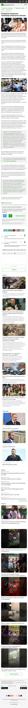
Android (17, 180)
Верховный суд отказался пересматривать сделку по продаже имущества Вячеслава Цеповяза (13, 313)
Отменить (14, 269)
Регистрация (14, 266)
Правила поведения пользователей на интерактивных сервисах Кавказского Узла (14, 700)
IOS (20, 180)
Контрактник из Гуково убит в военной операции (13, 499)
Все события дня (23, 500)
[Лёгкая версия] (6, 1)
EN (4, 1)
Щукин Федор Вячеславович (9, 464)
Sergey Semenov (13, 235)
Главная (2, 9)
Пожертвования (24, 685)
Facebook (5, 190)
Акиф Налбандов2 (13, 242)
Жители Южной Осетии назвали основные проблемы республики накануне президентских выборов (13, 339)
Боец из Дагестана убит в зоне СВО (10, 494)
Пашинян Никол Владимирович (10, 428)
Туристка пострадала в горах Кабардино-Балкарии (12, 291)
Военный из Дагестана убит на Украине (11, 479)
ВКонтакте (15, 190)
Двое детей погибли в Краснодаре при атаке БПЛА (13, 376)
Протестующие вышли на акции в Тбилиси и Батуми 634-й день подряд (13, 398)
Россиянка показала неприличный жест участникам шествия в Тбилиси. (11, 646)
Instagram (9, 190)
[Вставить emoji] (14, 253)
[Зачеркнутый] (11, 253)
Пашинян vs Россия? (20, 8)
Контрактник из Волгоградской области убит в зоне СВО (13, 473)
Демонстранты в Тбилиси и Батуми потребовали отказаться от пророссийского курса (13, 522)
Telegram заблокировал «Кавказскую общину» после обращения (12, 598)
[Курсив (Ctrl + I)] (6, 253)
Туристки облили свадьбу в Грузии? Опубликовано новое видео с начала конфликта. (13, 574)
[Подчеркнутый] (8, 253)
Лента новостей (9, 9)
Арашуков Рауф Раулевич (8, 446)
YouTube (5, 193)
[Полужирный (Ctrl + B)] (3, 253)
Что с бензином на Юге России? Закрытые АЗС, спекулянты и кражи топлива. (13, 669)
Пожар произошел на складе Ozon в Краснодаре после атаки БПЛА (11, 354)
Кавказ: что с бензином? (7, 8)
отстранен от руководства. (10, 161)
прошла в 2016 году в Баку (13, 133)
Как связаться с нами (12, 685)
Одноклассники (21, 190)
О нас (2, 685)
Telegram (5, 186)
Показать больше (14, 674)
